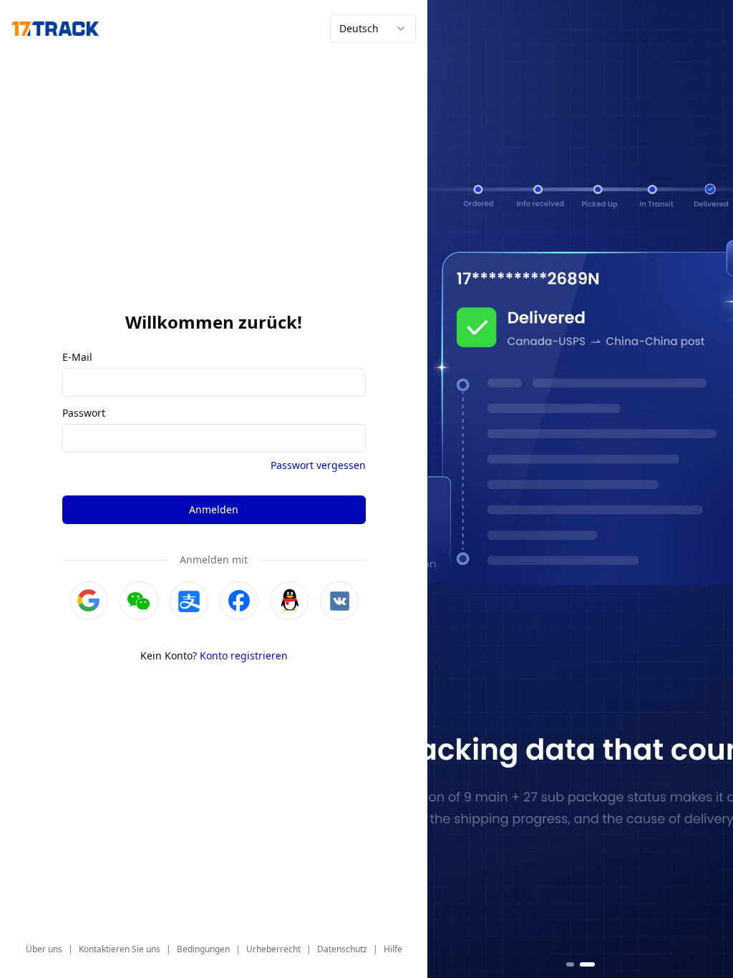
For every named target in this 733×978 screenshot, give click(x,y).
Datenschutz (342, 949)
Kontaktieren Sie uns (119, 949)
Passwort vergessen (318, 465)
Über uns (44, 949)
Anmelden (213, 509)
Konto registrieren (244, 655)
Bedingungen (203, 949)
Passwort (83, 413)
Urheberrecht (273, 949)
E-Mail (77, 357)
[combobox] (373, 28)
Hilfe (393, 949)
